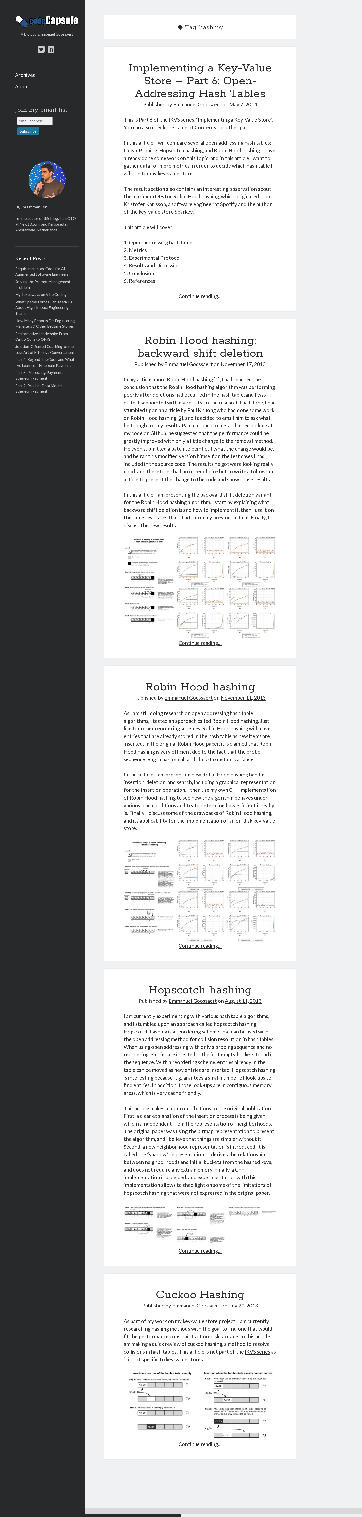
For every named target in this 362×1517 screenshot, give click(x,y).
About (22, 86)
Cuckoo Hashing (200, 1295)
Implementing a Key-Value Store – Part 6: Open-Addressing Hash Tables (200, 81)
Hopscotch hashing (200, 990)
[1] (217, 379)
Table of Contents (195, 127)
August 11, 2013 (243, 1001)
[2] (180, 418)
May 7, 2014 (243, 104)
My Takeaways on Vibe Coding (41, 294)
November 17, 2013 (243, 364)
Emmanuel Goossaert (197, 104)
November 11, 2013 (243, 697)
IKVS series (257, 1351)
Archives (25, 75)
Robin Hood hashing (200, 687)
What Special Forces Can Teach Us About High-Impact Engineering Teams (43, 308)
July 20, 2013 (243, 1305)
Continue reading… (200, 296)
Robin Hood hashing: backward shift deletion (200, 347)
